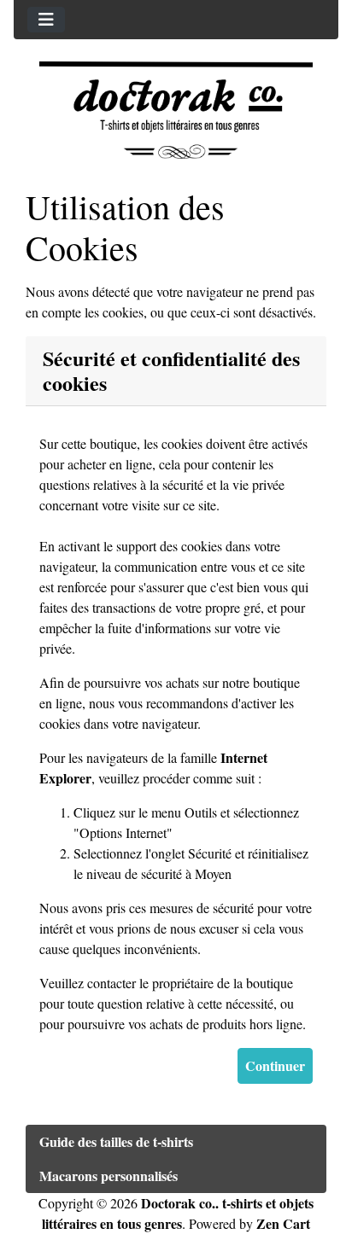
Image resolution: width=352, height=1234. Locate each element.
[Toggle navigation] (46, 19)
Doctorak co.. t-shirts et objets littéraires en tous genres (178, 1213)
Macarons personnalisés (108, 1175)
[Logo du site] (176, 110)
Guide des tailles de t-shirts (116, 1141)
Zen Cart (283, 1223)
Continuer (275, 1065)
